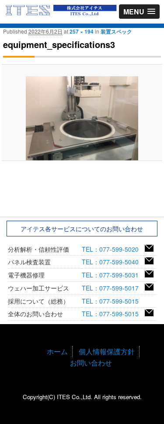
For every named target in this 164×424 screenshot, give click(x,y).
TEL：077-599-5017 (113, 288)
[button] (139, 11)
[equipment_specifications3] (81, 118)
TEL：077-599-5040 (113, 261)
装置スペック (116, 31)
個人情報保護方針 (107, 351)
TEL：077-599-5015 (113, 301)
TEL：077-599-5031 (113, 274)
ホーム (57, 351)
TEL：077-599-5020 (113, 249)
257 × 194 (82, 31)
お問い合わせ (91, 363)
